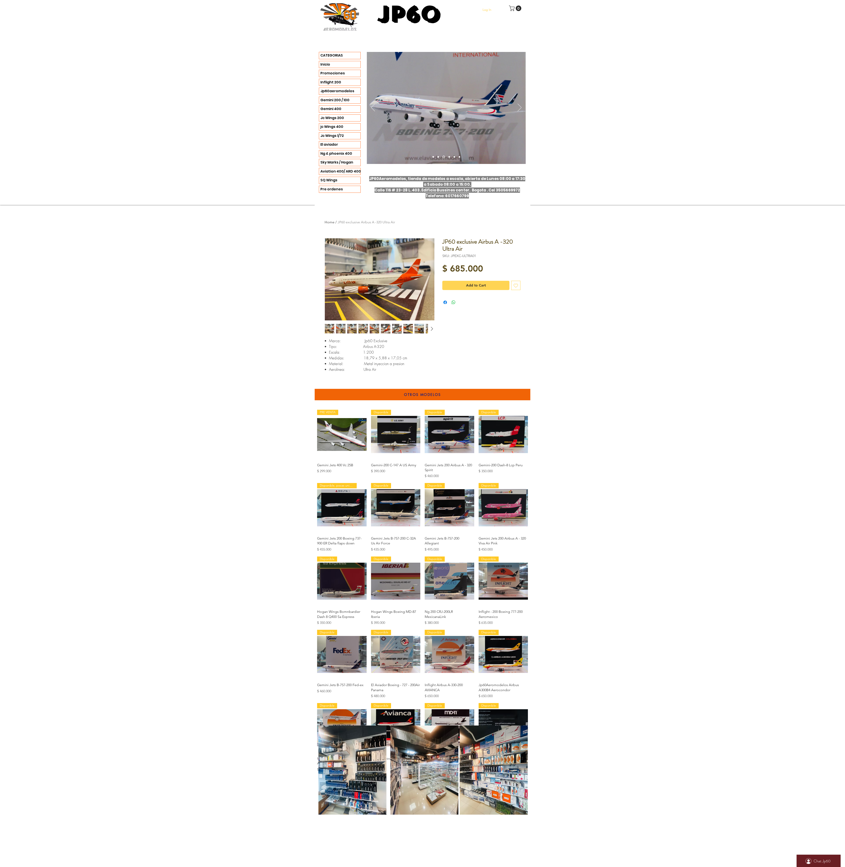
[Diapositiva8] (459, 157)
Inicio (325, 64)
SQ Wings (328, 180)
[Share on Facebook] (445, 302)
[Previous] (373, 108)
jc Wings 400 (331, 126)
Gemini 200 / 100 (334, 100)
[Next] (520, 108)
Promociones (332, 73)
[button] (516, 8)
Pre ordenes (331, 189)
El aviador (329, 144)
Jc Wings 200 (332, 117)
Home (329, 222)
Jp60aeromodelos (337, 91)
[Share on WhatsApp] (453, 302)
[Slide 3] (433, 157)
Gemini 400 (330, 108)
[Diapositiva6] (444, 157)
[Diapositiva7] (454, 157)
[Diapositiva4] (438, 157)
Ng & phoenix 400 (336, 153)
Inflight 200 (330, 82)
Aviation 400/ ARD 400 (340, 171)
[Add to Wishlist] (515, 285)
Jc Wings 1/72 (332, 135)
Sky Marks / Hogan (336, 162)
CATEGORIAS (331, 55)
